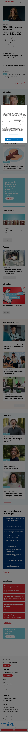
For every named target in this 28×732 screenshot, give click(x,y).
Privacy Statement (17, 119)
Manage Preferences (14, 135)
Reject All (9, 139)
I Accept (18, 139)
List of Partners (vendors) (6, 131)
